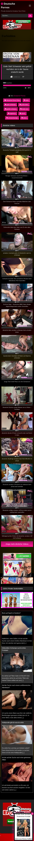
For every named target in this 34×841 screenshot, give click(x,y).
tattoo (25, 118)
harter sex (25, 109)
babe (27, 100)
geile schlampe (11, 104)
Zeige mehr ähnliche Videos (17, 544)
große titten (24, 104)
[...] (25, 643)
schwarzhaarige (13, 118)
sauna (23, 113)
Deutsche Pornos (8, 5)
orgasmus (13, 113)
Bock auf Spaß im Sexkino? (11, 613)
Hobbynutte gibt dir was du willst (13, 722)
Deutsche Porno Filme (13, 100)
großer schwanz (11, 109)
